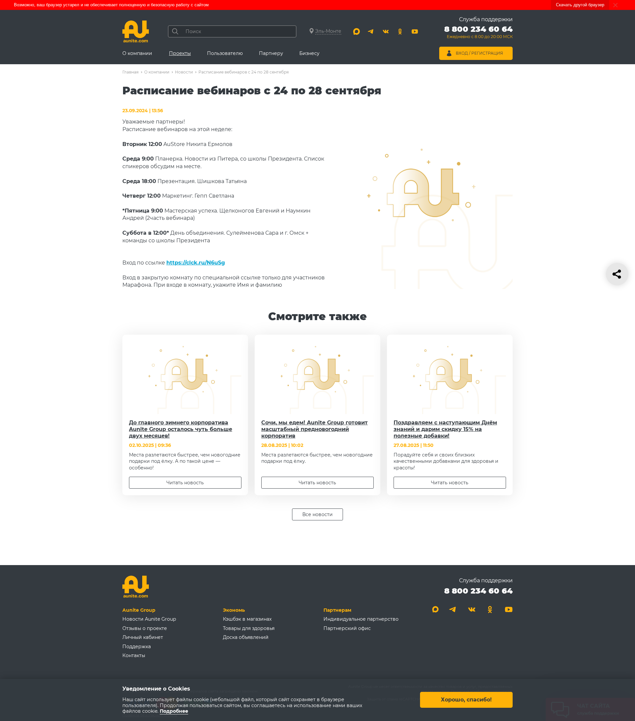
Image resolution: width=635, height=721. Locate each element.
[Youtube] (414, 31)
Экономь (234, 610)
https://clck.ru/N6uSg (195, 263)
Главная (130, 72)
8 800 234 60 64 (478, 591)
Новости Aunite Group (149, 619)
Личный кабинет (142, 637)
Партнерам (337, 610)
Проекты (180, 53)
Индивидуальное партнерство (361, 619)
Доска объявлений (246, 637)
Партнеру (271, 53)
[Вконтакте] (385, 31)
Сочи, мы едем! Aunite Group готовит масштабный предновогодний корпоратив (314, 429)
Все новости (317, 514)
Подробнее (174, 711)
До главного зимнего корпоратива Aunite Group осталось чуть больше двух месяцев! (180, 429)
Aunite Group (138, 610)
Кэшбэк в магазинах (247, 619)
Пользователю (225, 53)
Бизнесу (309, 53)
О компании (137, 53)
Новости (184, 72)
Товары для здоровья (249, 628)
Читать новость (185, 483)
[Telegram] (371, 31)
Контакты (133, 655)
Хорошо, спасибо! (466, 700)
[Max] (356, 31)
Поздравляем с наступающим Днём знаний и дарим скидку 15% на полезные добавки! (445, 429)
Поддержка (136, 646)
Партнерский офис (347, 628)
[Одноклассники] (400, 31)
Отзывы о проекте (144, 628)
